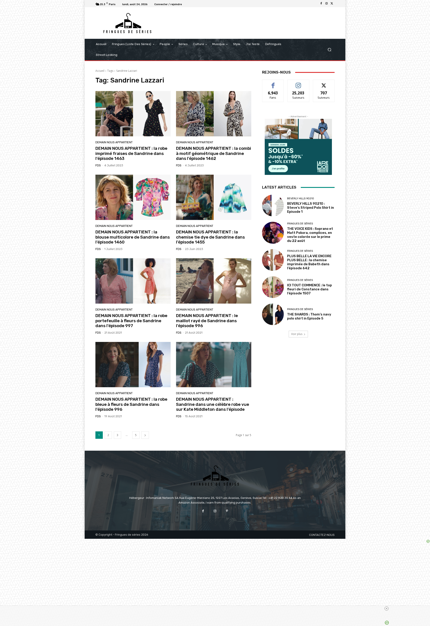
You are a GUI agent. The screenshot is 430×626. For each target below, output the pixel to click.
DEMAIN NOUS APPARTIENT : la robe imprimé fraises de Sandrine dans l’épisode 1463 (131, 153)
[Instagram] (326, 3)
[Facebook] (321, 3)
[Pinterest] (227, 511)
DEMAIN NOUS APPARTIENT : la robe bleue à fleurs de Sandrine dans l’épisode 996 (131, 404)
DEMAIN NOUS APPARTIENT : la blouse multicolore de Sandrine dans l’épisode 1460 (132, 237)
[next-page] (145, 435)
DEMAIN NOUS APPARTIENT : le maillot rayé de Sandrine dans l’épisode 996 (207, 320)
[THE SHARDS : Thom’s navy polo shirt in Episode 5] (273, 314)
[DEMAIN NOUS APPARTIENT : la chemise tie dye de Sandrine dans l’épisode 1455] (213, 197)
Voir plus (296, 334)
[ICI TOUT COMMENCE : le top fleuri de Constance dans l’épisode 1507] (273, 287)
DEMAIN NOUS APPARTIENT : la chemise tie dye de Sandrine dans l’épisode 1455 (210, 237)
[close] (387, 608)
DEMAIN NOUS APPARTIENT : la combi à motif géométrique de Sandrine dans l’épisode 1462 (213, 153)
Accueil (99, 71)
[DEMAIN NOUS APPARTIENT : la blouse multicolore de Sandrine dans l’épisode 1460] (133, 197)
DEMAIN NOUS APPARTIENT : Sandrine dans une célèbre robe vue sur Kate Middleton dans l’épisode (212, 404)
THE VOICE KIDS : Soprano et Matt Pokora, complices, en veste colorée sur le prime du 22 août (310, 235)
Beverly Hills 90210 (300, 198)
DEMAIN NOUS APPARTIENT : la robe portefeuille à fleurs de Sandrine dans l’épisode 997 (131, 320)
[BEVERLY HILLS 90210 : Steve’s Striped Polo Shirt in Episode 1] (273, 205)
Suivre (298, 83)
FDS (98, 165)
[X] (332, 3)
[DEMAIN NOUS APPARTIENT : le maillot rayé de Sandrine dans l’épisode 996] (213, 281)
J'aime (273, 83)
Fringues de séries (300, 223)
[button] (329, 49)
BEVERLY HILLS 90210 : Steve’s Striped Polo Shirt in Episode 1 (310, 208)
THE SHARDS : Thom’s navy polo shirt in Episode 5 (309, 316)
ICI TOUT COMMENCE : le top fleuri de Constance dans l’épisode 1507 (309, 289)
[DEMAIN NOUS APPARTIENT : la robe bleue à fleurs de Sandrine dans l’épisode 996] (133, 364)
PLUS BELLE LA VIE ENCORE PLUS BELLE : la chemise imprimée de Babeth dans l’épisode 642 (309, 262)
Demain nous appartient (114, 142)
